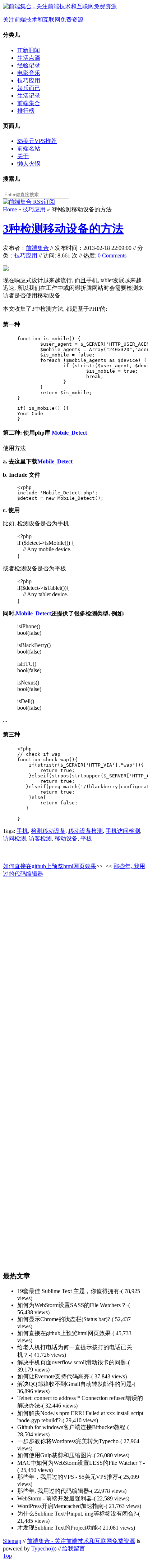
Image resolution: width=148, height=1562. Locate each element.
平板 (86, 838)
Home (10, 209)
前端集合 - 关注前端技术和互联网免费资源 (81, 1541)
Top (7, 1556)
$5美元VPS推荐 (37, 141)
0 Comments (112, 255)
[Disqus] (74, 974)
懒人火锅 (28, 164)
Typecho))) (43, 1548)
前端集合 (28, 103)
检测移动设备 (48, 831)
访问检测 (14, 838)
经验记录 (28, 65)
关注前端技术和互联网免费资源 (43, 20)
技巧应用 (28, 80)
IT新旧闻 (28, 50)
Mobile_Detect (69, 433)
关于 (23, 156)
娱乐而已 (28, 88)
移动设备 (66, 838)
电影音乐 (28, 73)
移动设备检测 (85, 831)
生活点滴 (28, 58)
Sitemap (12, 1541)
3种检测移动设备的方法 (63, 228)
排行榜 (25, 111)
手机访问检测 (123, 831)
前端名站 (28, 148)
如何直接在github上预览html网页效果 (49, 866)
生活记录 (28, 96)
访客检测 (40, 838)
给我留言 (73, 1548)
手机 (22, 831)
